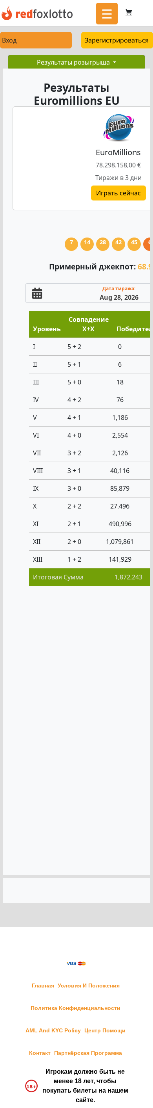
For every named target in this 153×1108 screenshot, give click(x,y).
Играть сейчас (118, 193)
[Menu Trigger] (107, 13)
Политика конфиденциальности (75, 1008)
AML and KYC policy (53, 1030)
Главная (43, 985)
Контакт (40, 1053)
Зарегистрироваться (117, 40)
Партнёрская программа (88, 1053)
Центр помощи (105, 1030)
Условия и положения (89, 985)
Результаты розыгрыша (74, 62)
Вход (9, 40)
